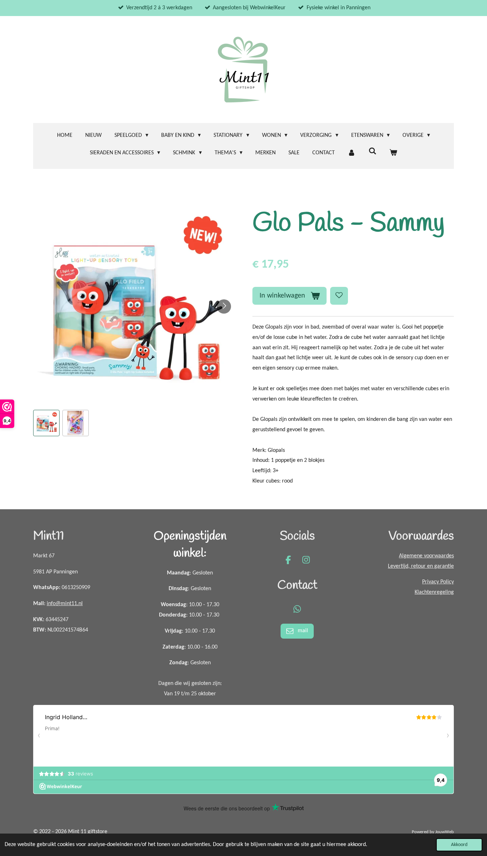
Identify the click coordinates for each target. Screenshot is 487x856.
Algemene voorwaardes (426, 556)
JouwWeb (444, 832)
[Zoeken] (372, 151)
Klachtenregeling (434, 592)
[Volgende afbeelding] (224, 306)
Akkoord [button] (459, 844)
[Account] (351, 153)
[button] (46, 423)
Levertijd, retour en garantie (421, 566)
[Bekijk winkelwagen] (393, 153)
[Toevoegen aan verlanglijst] (339, 296)
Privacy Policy (438, 582)
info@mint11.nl (65, 604)
